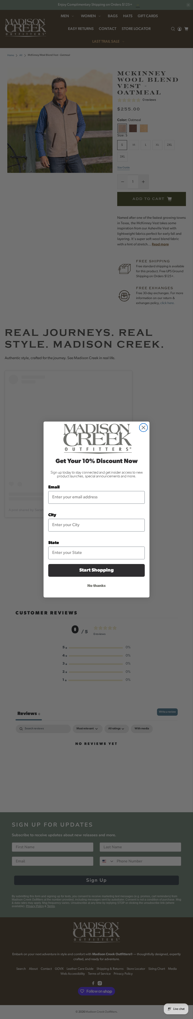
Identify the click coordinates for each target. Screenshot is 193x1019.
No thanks (96, 586)
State (53, 543)
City (52, 515)
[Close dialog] (143, 427)
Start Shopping (96, 570)
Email (54, 487)
